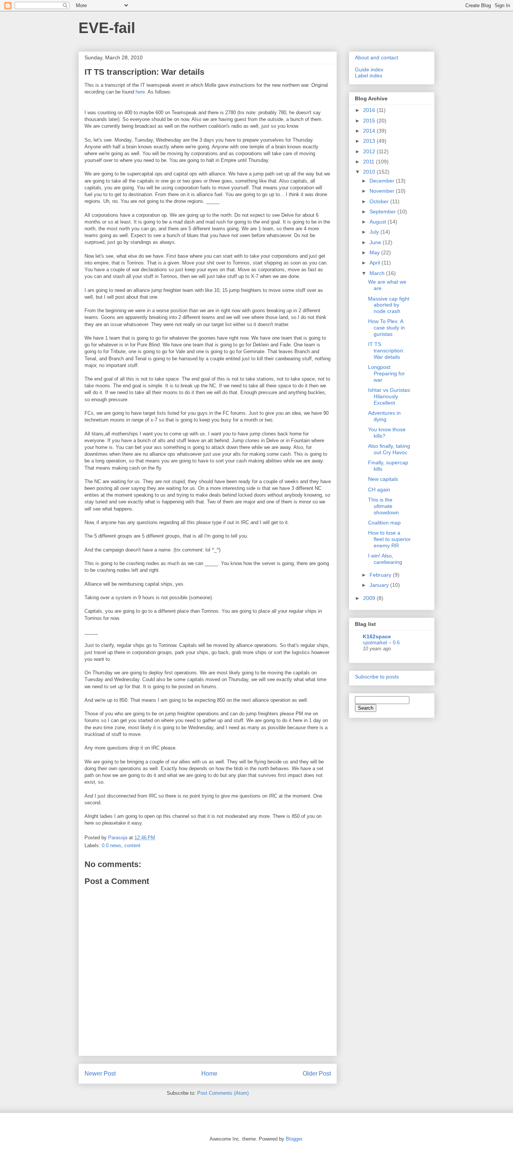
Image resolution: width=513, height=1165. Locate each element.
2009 (370, 598)
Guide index (369, 69)
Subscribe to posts (377, 677)
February (381, 575)
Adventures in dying (384, 416)
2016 (370, 110)
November (383, 191)
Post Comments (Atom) (223, 1093)
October (380, 201)
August (379, 222)
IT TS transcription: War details (386, 350)
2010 (370, 172)
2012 (370, 151)
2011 (369, 162)
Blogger (294, 1139)
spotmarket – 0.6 (381, 642)
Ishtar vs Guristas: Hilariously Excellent (389, 396)
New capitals (383, 479)
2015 (370, 121)
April (376, 263)
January (380, 585)
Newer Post (100, 1073)
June (376, 242)
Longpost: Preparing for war (386, 373)
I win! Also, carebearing (385, 559)
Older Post (317, 1073)
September (383, 212)
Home (209, 1073)
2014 (370, 131)
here (140, 92)
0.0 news (111, 845)
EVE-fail (106, 28)
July (375, 232)
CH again (379, 490)
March (378, 273)
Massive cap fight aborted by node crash (388, 305)
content (132, 845)
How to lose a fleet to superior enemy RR (389, 539)
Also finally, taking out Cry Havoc (389, 449)
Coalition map (384, 523)
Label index (368, 76)
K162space (377, 636)
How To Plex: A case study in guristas (386, 327)
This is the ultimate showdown (383, 506)
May (375, 252)
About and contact (376, 57)
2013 (370, 141)
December (383, 181)
